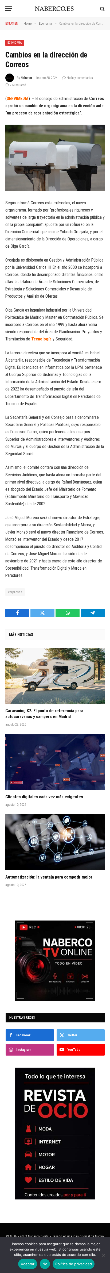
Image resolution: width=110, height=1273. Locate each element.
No (45, 1264)
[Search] (102, 9)
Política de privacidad (73, 1264)
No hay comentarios (80, 78)
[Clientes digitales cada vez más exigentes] (55, 762)
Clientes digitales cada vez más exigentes (44, 796)
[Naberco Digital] (55, 8)
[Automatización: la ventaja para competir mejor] (55, 842)
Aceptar (27, 1264)
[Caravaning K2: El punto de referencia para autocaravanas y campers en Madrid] (55, 676)
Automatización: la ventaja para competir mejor (48, 877)
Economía (14, 42)
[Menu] (8, 9)
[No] (103, 1255)
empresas (15, 592)
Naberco (26, 78)
